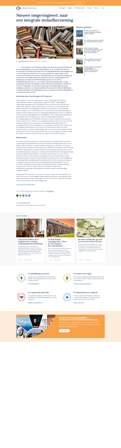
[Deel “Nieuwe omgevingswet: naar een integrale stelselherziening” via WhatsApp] (20, 195)
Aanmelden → (64, 331)
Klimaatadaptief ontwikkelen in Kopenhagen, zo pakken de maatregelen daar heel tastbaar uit (93, 69)
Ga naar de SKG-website (35, 302)
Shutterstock (50, 191)
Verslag (18, 67)
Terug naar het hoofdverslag (25, 184)
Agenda (70, 8)
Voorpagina (62, 8)
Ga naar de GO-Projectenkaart (82, 283)
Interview (20, 259)
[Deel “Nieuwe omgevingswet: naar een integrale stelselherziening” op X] (17, 195)
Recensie (81, 259)
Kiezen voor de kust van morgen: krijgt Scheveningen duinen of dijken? (92, 32)
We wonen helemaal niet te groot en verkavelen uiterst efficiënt (94, 40)
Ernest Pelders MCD (23, 61)
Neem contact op (79, 302)
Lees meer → (79, 3)
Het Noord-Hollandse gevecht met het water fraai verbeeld (90, 240)
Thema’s (89, 8)
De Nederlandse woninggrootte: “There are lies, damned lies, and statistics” (57, 242)
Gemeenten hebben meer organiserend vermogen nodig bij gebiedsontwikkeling (30, 241)
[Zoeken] (103, 8)
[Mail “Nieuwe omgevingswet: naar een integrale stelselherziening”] (29, 195)
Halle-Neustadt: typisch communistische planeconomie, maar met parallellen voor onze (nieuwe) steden (93, 50)
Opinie (50, 259)
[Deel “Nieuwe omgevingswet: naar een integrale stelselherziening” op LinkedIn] (26, 195)
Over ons (96, 8)
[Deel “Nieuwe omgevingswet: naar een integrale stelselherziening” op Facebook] (23, 195)
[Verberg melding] (117, 3)
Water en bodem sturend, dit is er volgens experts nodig (92, 59)
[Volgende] (104, 216)
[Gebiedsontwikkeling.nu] (37, 8)
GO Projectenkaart (79, 8)
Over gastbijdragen (33, 283)
